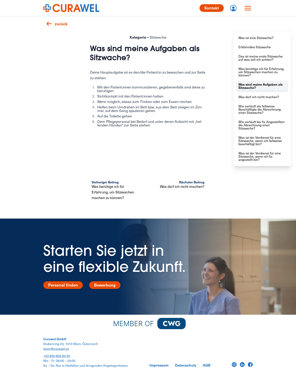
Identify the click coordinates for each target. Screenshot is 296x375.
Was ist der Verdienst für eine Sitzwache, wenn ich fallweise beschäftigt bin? (260, 140)
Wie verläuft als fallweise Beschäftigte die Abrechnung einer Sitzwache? (259, 109)
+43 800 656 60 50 (56, 355)
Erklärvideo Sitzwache (254, 46)
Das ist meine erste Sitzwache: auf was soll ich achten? (260, 58)
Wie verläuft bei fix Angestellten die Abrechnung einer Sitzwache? (261, 124)
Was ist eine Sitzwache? (255, 37)
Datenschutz (185, 365)
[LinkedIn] (242, 364)
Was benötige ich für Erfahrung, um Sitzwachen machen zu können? (261, 71)
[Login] (233, 8)
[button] (57, 24)
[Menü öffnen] (248, 8)
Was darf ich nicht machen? (258, 96)
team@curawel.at (56, 348)
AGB (206, 365)
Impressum (159, 365)
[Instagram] (234, 364)
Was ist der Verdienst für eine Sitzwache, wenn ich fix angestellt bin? (259, 156)
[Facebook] (250, 364)
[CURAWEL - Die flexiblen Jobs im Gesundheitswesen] (71, 8)
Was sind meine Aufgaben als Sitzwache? (260, 86)
